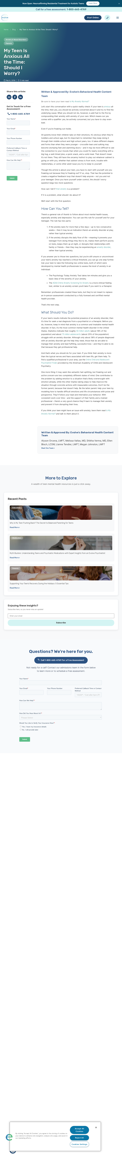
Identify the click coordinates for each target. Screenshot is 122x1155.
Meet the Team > (48, 448)
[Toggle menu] (117, 17)
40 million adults (83, 331)
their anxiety (61, 189)
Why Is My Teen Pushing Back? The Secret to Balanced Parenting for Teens (41, 523)
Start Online (93, 17)
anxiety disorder (104, 247)
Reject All (79, 1138)
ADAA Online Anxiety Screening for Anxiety (71, 283)
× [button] (119, 3)
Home (6, 30)
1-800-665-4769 (76, 9)
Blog (14, 30)
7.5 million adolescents (71, 334)
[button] (9, 1137)
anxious (107, 106)
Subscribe (61, 623)
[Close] (96, 1127)
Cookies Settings (79, 1144)
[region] (55, 1136)
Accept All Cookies (79, 1130)
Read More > (15, 527)
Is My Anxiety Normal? (79, 101)
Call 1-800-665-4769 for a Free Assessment (62, 660)
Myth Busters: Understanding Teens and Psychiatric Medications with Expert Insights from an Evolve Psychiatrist (57, 553)
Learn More (93, 3)
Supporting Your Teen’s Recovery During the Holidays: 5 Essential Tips (39, 583)
